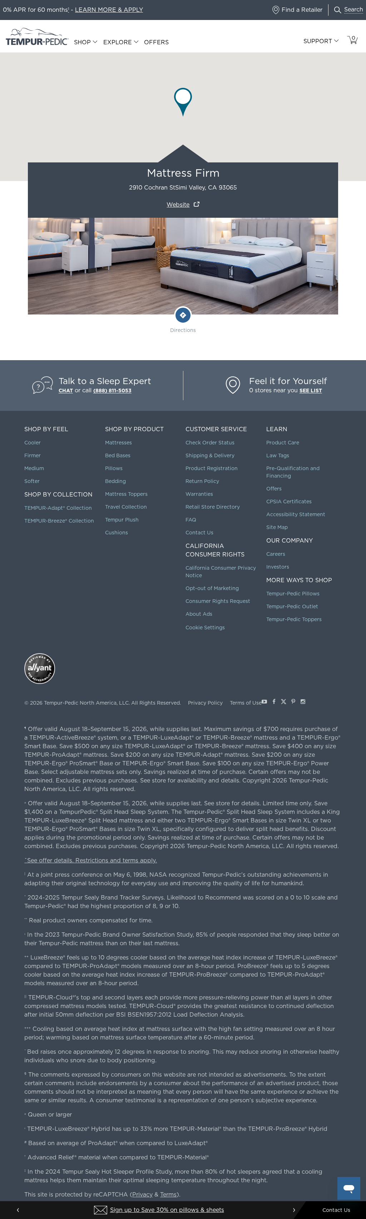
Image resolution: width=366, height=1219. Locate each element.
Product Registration (212, 468)
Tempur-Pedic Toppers (294, 619)
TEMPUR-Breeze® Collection (59, 521)
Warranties (199, 494)
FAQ (191, 520)
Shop (82, 42)
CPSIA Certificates (289, 501)
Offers (156, 42)
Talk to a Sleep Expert (105, 381)
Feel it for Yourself (288, 381)
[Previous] (18, 1210)
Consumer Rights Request (218, 601)
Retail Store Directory (213, 507)
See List (311, 390)
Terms (168, 1194)
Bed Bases (117, 455)
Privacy (142, 1194)
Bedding (115, 481)
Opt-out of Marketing (212, 588)
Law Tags (277, 455)
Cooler (32, 442)
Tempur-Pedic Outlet (292, 606)
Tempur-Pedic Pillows (293, 593)
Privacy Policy (205, 703)
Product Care (282, 442)
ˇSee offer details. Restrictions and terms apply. (90, 860)
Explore (117, 42)
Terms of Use (246, 703)
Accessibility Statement (295, 514)
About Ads (199, 614)
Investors (277, 567)
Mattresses (118, 442)
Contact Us (199, 532)
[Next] (293, 1210)
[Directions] (183, 315)
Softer (32, 481)
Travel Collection (126, 507)
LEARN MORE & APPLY (109, 9)
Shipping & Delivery (210, 455)
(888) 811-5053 (112, 390)
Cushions (116, 532)
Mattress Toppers (126, 494)
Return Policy (202, 481)
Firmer (32, 455)
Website (178, 204)
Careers (275, 554)
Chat (66, 390)
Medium (34, 468)
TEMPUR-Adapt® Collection (58, 508)
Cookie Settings (205, 627)
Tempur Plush (122, 520)
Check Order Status (210, 442)
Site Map (277, 527)
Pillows (114, 468)
